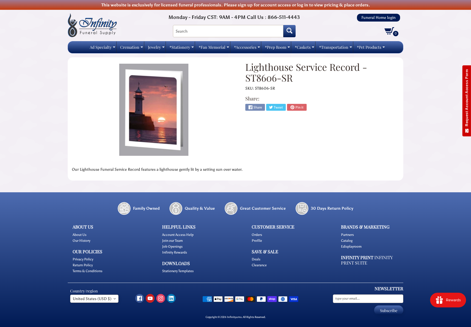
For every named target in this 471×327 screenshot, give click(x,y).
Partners (347, 235)
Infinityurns (234, 317)
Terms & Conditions (87, 271)
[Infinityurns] (92, 24)
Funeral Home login (378, 18)
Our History (81, 241)
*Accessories (247, 49)
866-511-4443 (284, 17)
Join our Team (172, 241)
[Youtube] (150, 298)
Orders (257, 235)
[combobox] (228, 31)
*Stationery (182, 49)
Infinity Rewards (174, 252)
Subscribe (388, 310)
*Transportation (335, 49)
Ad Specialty (102, 49)
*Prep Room (277, 49)
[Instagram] (160, 298)
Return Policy (83, 265)
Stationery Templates (178, 271)
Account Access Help (178, 235)
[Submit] (289, 31)
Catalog (347, 241)
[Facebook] (139, 298)
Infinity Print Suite (367, 260)
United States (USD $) (92, 298)
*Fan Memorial (214, 49)
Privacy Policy (83, 259)
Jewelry (156, 49)
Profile (257, 241)
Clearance (259, 265)
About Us (79, 235)
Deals (256, 259)
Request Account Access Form (467, 99)
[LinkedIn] (171, 298)
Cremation (131, 49)
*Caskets (304, 49)
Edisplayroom (351, 246)
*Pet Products (371, 49)
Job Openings (172, 246)
